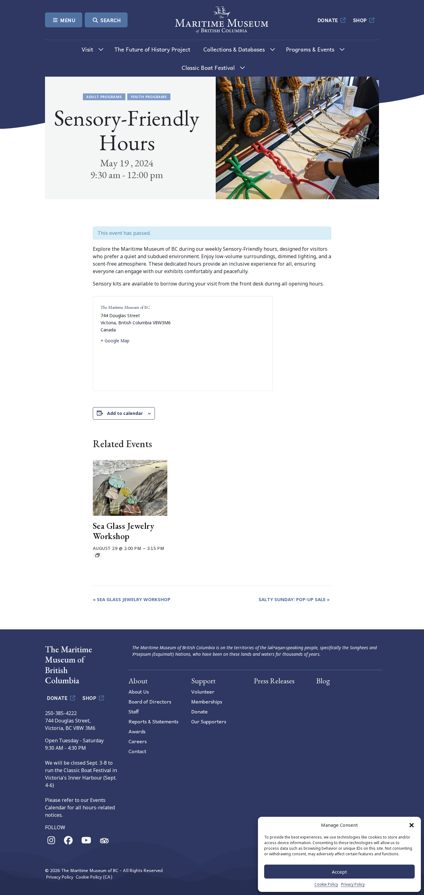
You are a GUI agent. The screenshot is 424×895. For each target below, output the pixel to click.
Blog (323, 681)
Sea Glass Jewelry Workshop (123, 531)
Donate (329, 20)
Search (110, 20)
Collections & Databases (234, 49)
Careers (138, 741)
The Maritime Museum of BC (125, 307)
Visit (87, 49)
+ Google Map (115, 341)
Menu (67, 20)
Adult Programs (104, 96)
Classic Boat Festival (208, 67)
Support (203, 681)
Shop (360, 20)
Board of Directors (150, 701)
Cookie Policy (326, 884)
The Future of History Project (152, 49)
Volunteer (202, 691)
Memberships (206, 701)
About (138, 681)
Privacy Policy (353, 884)
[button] (411, 825)
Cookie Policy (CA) (94, 877)
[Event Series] (97, 555)
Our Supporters (208, 721)
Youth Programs (149, 96)
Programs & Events (310, 49)
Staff (134, 711)
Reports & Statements (153, 721)
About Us (139, 691)
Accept (339, 872)
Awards (137, 731)
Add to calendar (125, 413)
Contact (137, 751)
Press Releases (274, 681)
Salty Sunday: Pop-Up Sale (294, 599)
